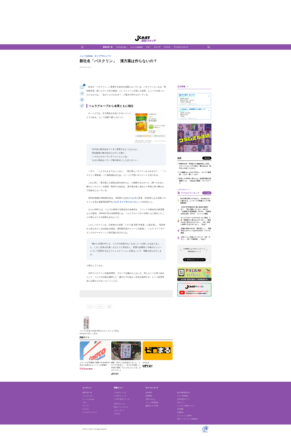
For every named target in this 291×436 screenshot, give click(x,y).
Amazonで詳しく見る (89, 333)
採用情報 (149, 396)
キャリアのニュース (103, 56)
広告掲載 (180, 409)
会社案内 (149, 392)
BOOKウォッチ (119, 404)
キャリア (157, 47)
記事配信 (180, 412)
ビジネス (167, 47)
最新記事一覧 (108, 47)
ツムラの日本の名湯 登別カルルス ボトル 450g (99, 331)
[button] (82, 47)
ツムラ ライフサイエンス (124, 202)
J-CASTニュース (120, 392)
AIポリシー (181, 402)
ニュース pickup (136, 47)
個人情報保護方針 (183, 392)
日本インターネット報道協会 (187, 419)
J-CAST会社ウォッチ (121, 399)
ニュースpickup (86, 56)
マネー (148, 47)
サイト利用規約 (182, 396)
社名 (109, 306)
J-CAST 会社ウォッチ (145, 38)
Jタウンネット (119, 410)
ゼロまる (117, 414)
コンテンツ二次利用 (184, 415)
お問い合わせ (150, 399)
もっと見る (207, 193)
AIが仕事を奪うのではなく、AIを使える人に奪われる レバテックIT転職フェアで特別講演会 (195, 200)
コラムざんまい (121, 47)
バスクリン (100, 306)
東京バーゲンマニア (121, 407)
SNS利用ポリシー (183, 399)
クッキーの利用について (186, 406)
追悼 (179, 158)
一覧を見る (207, 158)
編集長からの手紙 (152, 406)
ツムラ (133, 198)
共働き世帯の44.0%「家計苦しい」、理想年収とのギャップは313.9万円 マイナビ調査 (196, 230)
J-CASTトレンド (120, 396)
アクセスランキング (181, 47)
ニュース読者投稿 (152, 402)
